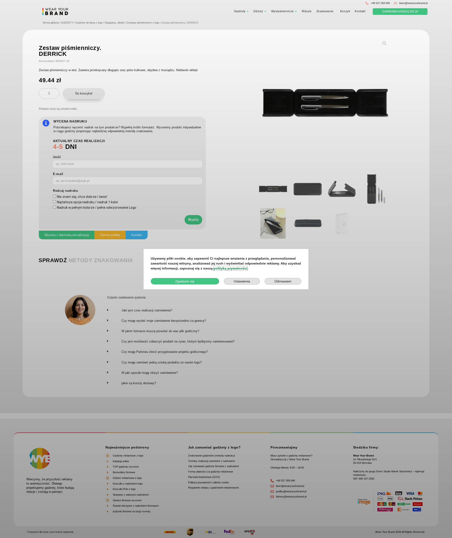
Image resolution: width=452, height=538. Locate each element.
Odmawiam (282, 281)
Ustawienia (242, 281)
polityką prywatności (230, 268)
